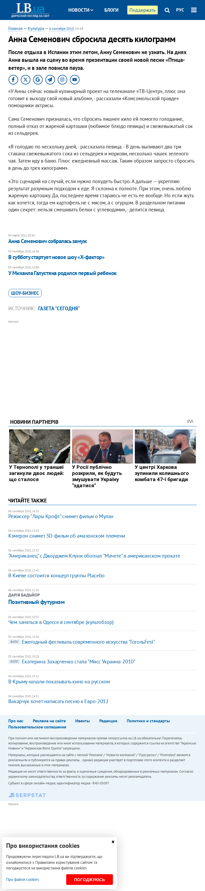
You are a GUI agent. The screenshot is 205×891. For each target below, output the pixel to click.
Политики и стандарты (148, 720)
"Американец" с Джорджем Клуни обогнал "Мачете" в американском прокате (94, 555)
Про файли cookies (22, 879)
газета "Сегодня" (59, 308)
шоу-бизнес (25, 293)
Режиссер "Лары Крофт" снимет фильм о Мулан (60, 516)
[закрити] (113, 842)
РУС (180, 10)
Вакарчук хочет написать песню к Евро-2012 (58, 701)
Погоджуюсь (89, 879)
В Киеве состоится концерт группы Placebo (56, 575)
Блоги (111, 10)
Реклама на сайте (49, 720)
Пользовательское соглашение (37, 726)
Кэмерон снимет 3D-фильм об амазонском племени (66, 535)
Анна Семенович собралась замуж (47, 241)
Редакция (108, 720)
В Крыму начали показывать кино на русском (59, 681)
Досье (107, 30)
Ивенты (82, 720)
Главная (15, 28)
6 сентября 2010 (61, 28)
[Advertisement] (102, 362)
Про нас (15, 720)
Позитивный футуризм (36, 602)
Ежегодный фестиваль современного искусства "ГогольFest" (82, 641)
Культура (36, 28)
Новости (78, 10)
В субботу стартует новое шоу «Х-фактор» (56, 257)
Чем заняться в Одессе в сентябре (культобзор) (61, 622)
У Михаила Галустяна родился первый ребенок (62, 273)
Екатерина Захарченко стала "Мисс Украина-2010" (73, 661)
